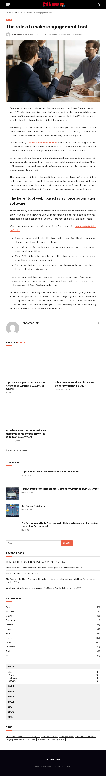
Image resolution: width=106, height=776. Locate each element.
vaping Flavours (58, 740)
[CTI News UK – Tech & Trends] (53, 4)
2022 (10, 701)
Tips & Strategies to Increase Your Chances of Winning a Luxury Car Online (26, 385)
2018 (10, 716)
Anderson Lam (20, 34)
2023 (10, 696)
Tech (8, 651)
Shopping (10, 646)
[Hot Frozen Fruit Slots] (12, 510)
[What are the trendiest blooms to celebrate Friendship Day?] (77, 364)
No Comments (51, 34)
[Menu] (8, 4)
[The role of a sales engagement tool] (53, 71)
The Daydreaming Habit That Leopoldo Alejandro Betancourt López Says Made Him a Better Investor (59, 524)
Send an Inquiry (53, 759)
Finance (9, 629)
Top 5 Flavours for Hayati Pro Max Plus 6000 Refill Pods (50, 471)
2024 (10, 691)
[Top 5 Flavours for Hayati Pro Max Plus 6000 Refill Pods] (12, 476)
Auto (8, 607)
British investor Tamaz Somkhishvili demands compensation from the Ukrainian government (26, 433)
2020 (10, 711)
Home (9, 638)
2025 (10, 686)
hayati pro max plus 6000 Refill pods (21, 740)
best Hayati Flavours (15, 736)
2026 (10, 666)
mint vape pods (44, 740)
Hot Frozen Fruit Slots (33, 506)
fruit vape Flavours (32, 736)
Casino (9, 615)
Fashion (9, 624)
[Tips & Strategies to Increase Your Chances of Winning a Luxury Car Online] (28, 364)
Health (9, 633)
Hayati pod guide (66, 736)
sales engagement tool (43, 142)
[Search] (98, 4)
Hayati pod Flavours (49, 736)
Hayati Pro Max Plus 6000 (85, 736)
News (9, 20)
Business (10, 611)
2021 (10, 706)
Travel (8, 655)
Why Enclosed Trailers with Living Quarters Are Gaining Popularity (35, 588)
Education (10, 620)
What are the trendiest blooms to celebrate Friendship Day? (74, 384)
